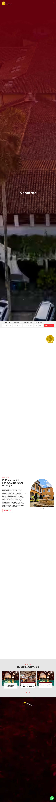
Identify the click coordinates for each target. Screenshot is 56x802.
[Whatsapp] (52, 798)
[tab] (40, 508)
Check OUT (17, 322)
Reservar (7, 510)
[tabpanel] (10, 678)
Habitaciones (28, 322)
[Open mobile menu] (54, 3)
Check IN (7, 322)
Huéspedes (38, 322)
